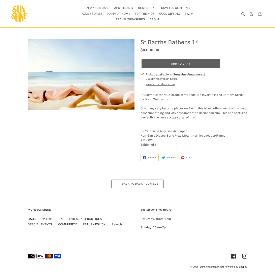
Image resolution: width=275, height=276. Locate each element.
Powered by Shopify (235, 266)
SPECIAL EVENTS (40, 224)
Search (117, 224)
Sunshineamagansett (212, 266)
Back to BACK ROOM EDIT (140, 183)
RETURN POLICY (94, 224)
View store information (160, 84)
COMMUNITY (67, 224)
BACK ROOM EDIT (40, 219)
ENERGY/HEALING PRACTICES (80, 219)
